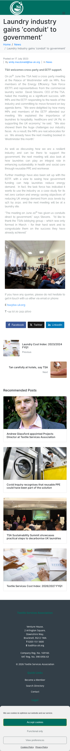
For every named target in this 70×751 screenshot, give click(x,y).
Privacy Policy (41, 747)
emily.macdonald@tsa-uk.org (24, 62)
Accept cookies (35, 722)
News (49, 62)
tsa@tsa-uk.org (16, 304)
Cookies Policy (27, 747)
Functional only (35, 731)
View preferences (35, 740)
